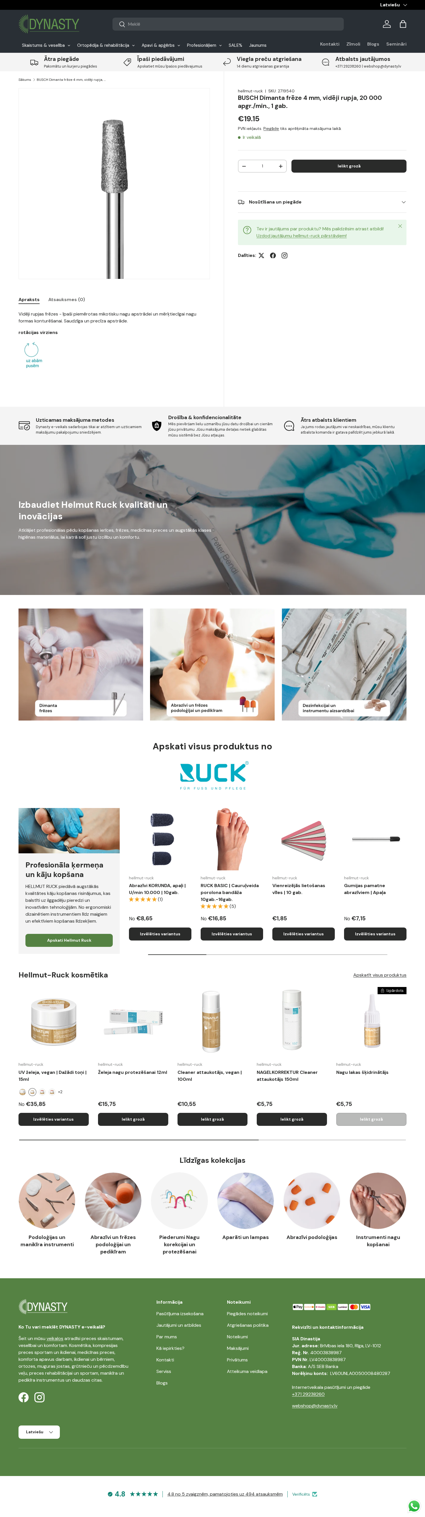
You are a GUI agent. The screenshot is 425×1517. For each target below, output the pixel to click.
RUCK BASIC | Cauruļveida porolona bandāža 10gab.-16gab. (230, 892)
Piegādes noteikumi (247, 1314)
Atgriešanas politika (248, 1325)
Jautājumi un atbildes (178, 1325)
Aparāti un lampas (245, 1237)
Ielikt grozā (349, 166)
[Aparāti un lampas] (245, 1201)
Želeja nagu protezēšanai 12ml (132, 1072)
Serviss (163, 1371)
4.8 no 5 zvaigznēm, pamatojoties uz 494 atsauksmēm (225, 1494)
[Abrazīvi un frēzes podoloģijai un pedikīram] (113, 1201)
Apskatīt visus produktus (379, 975)
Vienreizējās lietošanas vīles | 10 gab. (298, 888)
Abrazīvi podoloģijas (312, 1237)
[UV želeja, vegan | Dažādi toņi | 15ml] (54, 1022)
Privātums (237, 1360)
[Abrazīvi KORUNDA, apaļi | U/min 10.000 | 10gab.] (160, 839)
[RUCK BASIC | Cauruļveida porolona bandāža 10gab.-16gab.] (232, 839)
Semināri (396, 44)
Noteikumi (237, 1337)
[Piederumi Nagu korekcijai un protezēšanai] (179, 1201)
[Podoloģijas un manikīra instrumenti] (47, 1201)
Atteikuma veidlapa (247, 1371)
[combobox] (228, 24)
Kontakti (329, 44)
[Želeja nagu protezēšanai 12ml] (133, 1022)
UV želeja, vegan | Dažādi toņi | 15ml (52, 1075)
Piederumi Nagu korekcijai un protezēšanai (179, 1244)
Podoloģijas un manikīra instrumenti (47, 1241)
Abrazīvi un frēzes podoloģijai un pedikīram (113, 1244)
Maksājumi (238, 1348)
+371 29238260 (308, 1394)
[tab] (29, 299)
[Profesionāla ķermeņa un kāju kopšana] (69, 830)
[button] (403, 24)
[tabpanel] (114, 346)
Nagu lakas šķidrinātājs (362, 1072)
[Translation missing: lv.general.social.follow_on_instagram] (284, 255)
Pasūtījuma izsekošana (180, 1314)
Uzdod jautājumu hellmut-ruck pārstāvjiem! (301, 236)
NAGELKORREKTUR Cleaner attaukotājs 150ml (287, 1075)
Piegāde (271, 128)
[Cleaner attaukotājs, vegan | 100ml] (213, 1022)
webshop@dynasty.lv (314, 1406)
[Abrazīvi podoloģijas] (312, 1201)
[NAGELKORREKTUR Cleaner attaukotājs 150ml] (292, 1022)
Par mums (166, 1337)
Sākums (25, 79)
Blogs (373, 44)
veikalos (55, 1338)
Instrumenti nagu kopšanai (378, 1241)
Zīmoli (353, 44)
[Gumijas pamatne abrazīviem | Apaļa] (375, 839)
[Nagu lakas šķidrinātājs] (371, 1022)
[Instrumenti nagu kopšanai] (378, 1201)
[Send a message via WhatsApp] (414, 1506)
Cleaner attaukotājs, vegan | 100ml (210, 1075)
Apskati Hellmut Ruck (69, 940)
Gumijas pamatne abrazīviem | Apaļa (365, 888)
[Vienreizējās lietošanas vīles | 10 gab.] (303, 839)
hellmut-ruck (250, 91)
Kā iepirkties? (170, 1348)
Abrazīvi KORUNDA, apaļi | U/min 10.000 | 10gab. (157, 888)
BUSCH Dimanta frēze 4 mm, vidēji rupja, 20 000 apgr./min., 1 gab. (71, 79)
